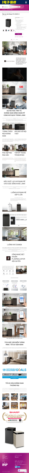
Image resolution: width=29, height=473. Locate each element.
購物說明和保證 (17, 457)
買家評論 (17, 39)
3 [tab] (18, 225)
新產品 (22, 36)
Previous (12, 220)
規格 (13, 39)
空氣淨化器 (20, 36)
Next (25, 220)
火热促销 (8, 9)
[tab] (12, 39)
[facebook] (2, 462)
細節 (11, 39)
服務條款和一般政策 (4, 456)
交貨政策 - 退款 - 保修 (5, 458)
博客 (9, 9)
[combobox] (13, 7)
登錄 (23, 7)
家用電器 (17, 36)
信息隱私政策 (3, 457)
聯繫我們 (12, 9)
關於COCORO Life (17, 456)
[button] (2, 30)
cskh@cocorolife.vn (19, 463)
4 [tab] (19, 225)
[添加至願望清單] (23, 34)
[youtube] (4, 462)
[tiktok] (6, 462)
